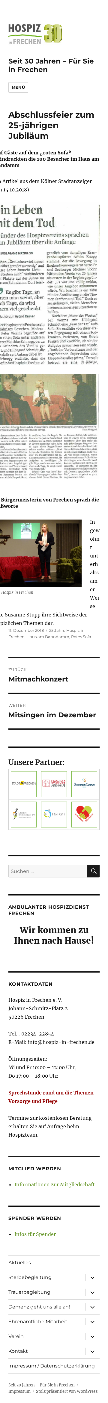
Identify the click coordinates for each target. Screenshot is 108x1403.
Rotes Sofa (81, 636)
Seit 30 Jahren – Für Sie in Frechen (41, 1385)
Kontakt (18, 1351)
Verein (16, 1336)
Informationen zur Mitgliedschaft (54, 1184)
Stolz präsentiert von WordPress (67, 1391)
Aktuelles (19, 1262)
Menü (18, 87)
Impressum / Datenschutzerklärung (51, 1366)
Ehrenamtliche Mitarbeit (38, 1321)
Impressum (19, 1391)
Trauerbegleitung (29, 1292)
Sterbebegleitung (30, 1277)
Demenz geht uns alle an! (39, 1307)
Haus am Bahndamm (47, 636)
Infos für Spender (35, 1234)
